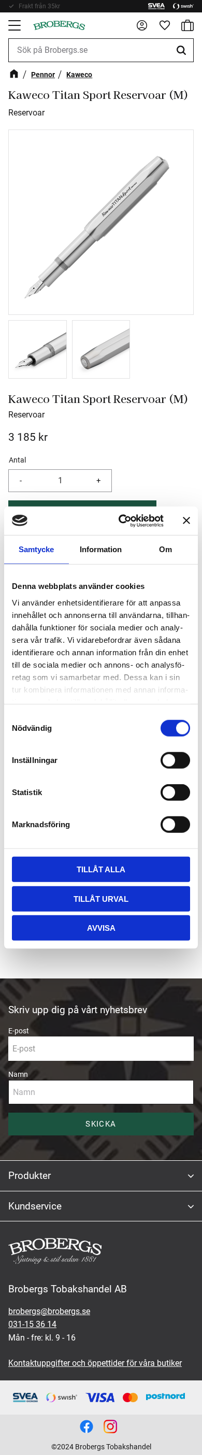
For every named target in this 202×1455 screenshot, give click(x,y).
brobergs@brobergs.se (49, 1311)
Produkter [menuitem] (29, 1176)
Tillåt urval (101, 898)
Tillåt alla (101, 869)
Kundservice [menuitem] (35, 1206)
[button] (15, 25)
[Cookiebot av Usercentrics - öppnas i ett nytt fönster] (122, 520)
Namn (18, 1074)
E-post (18, 1031)
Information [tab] (101, 549)
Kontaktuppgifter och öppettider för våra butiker (95, 1363)
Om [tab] (165, 549)
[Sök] (182, 50)
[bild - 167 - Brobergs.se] (86, 1426)
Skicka (100, 1124)
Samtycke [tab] (36, 549)
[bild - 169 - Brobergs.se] (110, 1426)
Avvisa (101, 928)
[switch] (175, 760)
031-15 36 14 (32, 1324)
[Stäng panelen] (186, 520)
